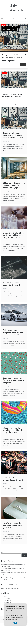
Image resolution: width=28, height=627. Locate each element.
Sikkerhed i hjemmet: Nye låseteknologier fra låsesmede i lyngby (13, 58)
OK (15, 622)
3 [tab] (15, 104)
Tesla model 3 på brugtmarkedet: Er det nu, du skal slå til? (13, 332)
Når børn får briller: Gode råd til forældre (11, 576)
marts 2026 (7, 596)
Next (24, 64)
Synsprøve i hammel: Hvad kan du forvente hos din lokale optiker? (13, 97)
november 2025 (8, 602)
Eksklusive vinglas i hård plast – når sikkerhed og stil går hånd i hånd (13, 235)
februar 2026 (7, 598)
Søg (2, 552)
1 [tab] (12, 104)
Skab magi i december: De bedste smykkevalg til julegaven (14, 380)
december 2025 (8, 600)
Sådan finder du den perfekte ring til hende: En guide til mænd (13, 430)
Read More (9, 64)
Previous (21, 64)
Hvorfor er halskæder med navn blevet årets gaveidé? (13, 525)
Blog (4, 27)
